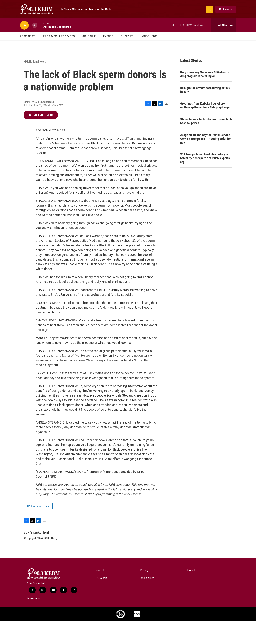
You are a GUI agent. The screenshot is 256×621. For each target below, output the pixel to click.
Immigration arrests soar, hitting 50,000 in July (205, 90)
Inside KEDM (149, 36)
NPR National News (35, 61)
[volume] (35, 25)
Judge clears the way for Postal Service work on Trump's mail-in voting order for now (205, 138)
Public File (100, 570)
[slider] (40, 25)
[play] (24, 25)
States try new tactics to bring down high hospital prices (206, 121)
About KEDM (147, 578)
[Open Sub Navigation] (38, 36)
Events (108, 36)
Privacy (144, 570)
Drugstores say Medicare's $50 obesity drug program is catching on (204, 74)
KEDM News (28, 36)
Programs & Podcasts (59, 36)
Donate (227, 9)
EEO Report (101, 578)
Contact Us (192, 570)
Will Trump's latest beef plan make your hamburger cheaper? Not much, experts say (205, 158)
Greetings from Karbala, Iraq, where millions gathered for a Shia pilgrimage (205, 105)
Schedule (89, 36)
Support (127, 36)
